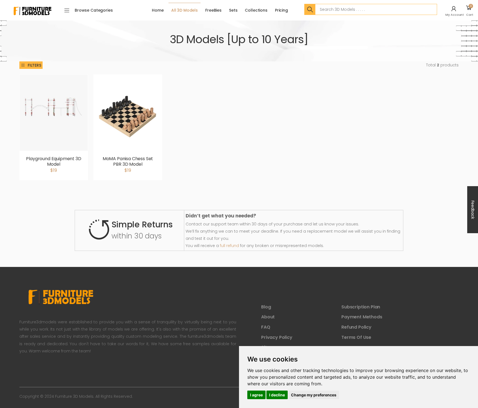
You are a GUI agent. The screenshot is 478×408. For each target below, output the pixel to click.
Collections (256, 10)
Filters (34, 65)
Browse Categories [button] (94, 10)
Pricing (281, 10)
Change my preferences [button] (313, 395)
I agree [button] (256, 395)
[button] (455, 10)
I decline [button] (277, 395)
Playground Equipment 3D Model (53, 161)
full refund (229, 245)
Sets (233, 10)
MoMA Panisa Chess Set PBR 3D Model (128, 161)
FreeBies (213, 10)
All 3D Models (184, 10)
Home (157, 10)
